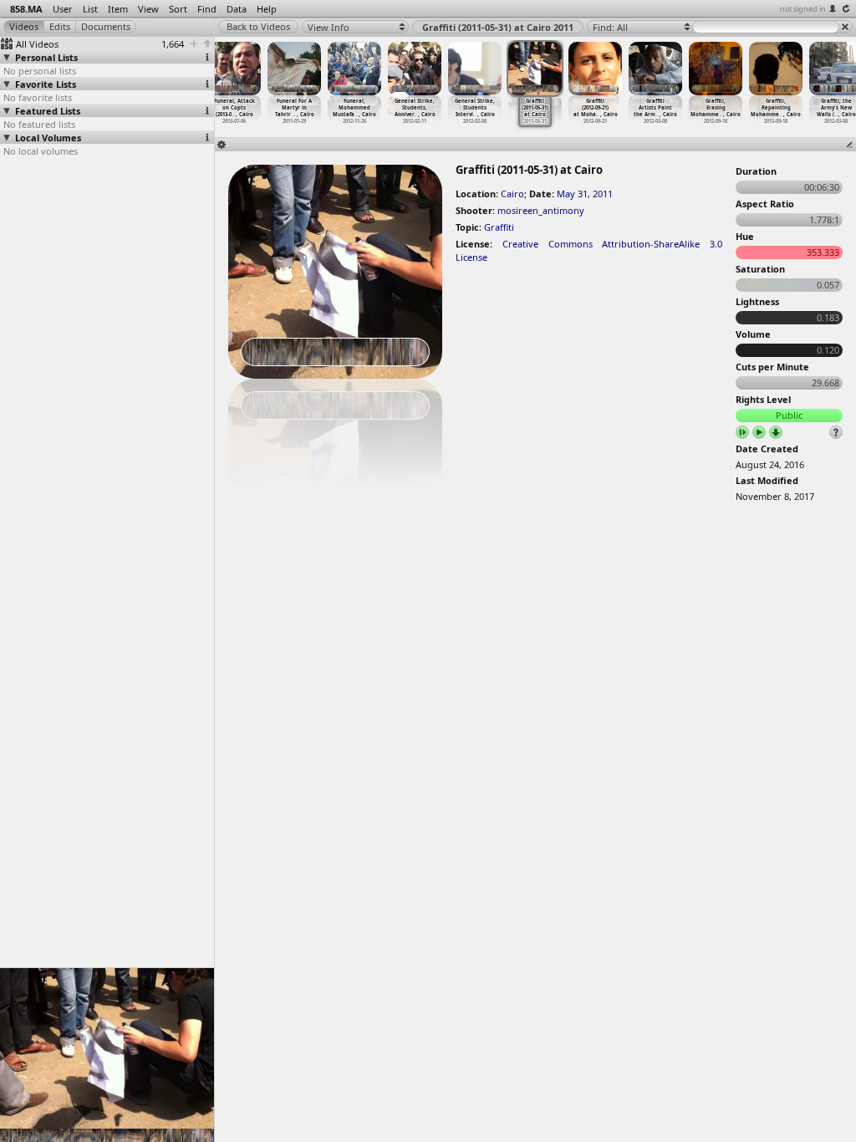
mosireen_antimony (540, 210)
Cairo (512, 193)
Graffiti (499, 227)
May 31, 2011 (585, 193)
